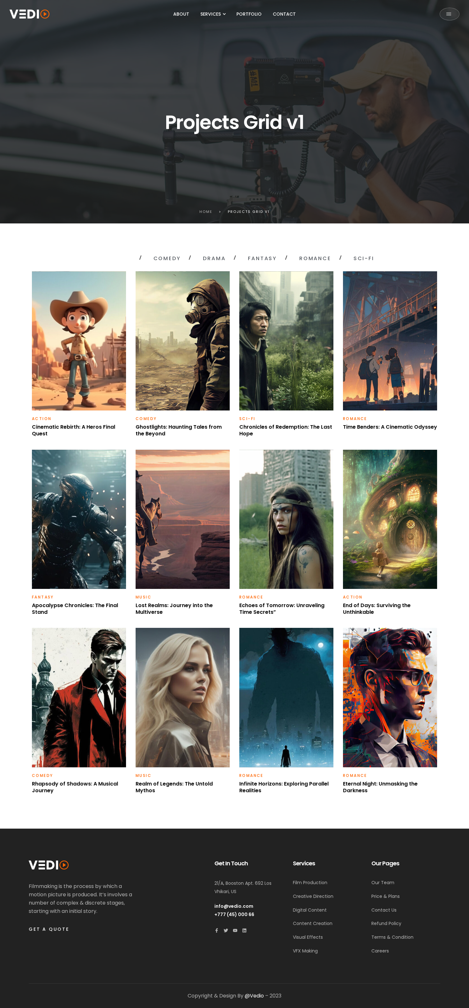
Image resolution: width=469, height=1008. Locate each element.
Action (41, 418)
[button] (449, 14)
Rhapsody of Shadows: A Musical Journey (75, 787)
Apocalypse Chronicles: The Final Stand (75, 609)
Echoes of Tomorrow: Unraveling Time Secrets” (281, 609)
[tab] (112, 258)
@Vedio (254, 995)
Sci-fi (247, 418)
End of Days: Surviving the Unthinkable (377, 609)
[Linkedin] (244, 930)
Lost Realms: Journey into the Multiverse (174, 609)
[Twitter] (226, 930)
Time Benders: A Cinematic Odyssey (390, 427)
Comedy (146, 418)
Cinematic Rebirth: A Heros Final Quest (73, 430)
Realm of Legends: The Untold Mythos (174, 787)
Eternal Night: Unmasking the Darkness (380, 787)
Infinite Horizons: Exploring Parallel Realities (284, 787)
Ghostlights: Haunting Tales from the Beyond (179, 430)
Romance (355, 418)
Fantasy (43, 597)
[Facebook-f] (216, 930)
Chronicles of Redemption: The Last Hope (285, 430)
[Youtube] (235, 930)
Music (144, 597)
